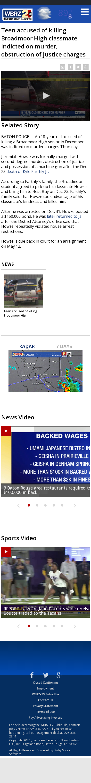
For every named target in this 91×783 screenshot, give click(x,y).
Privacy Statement (45, 706)
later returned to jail (65, 216)
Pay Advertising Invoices (45, 718)
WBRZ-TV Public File (45, 694)
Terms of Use (45, 712)
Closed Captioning (45, 682)
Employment (45, 688)
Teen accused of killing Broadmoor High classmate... (20, 315)
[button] (45, 95)
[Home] (18, 15)
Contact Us (45, 700)
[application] (45, 96)
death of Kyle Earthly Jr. (28, 171)
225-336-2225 (38, 729)
